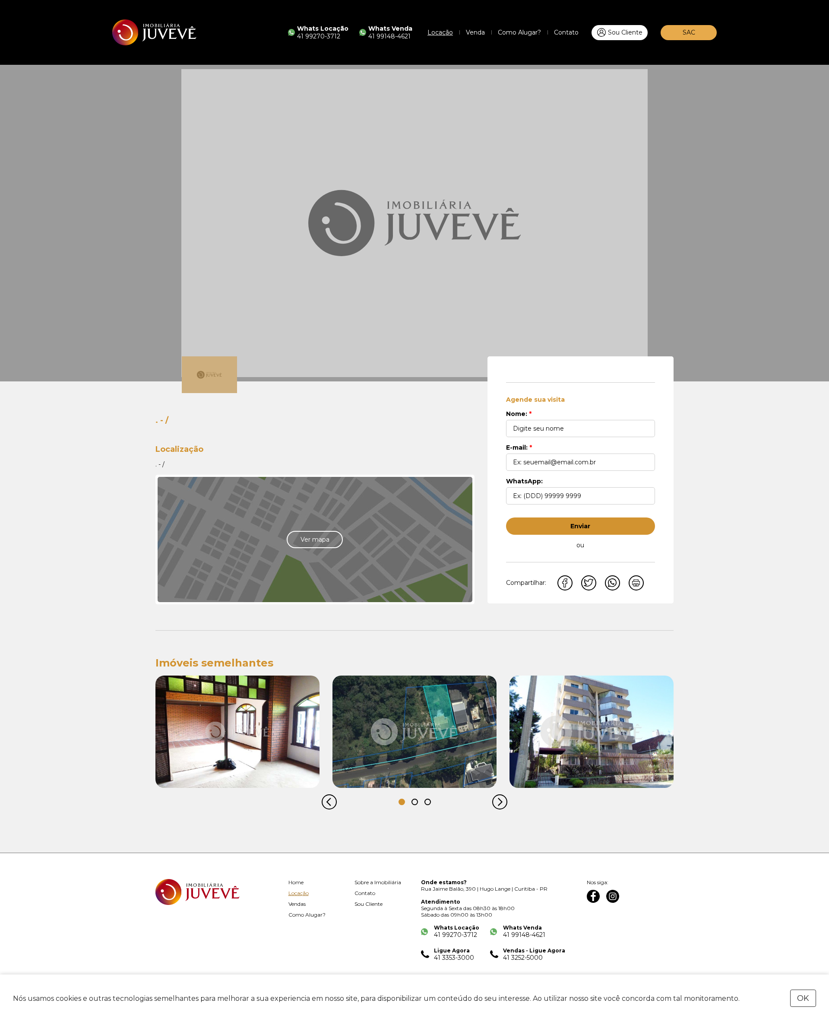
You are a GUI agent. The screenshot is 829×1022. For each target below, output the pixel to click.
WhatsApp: (524, 481)
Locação (440, 32)
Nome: (519, 414)
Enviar (580, 526)
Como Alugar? (519, 32)
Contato (566, 32)
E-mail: (519, 447)
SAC (689, 32)
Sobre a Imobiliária (377, 882)
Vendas (297, 904)
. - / (160, 464)
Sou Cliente (625, 32)
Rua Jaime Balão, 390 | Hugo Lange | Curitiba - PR (484, 889)
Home (296, 882)
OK (803, 998)
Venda (475, 32)
